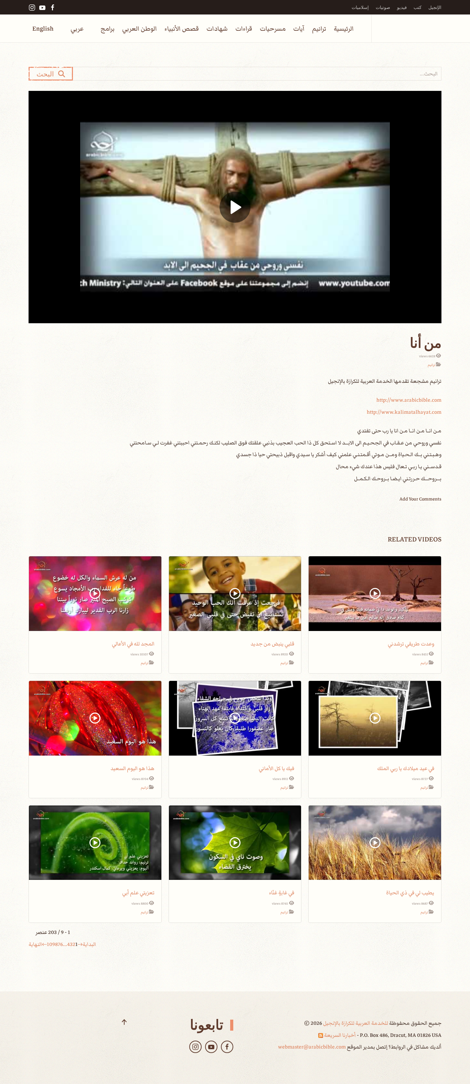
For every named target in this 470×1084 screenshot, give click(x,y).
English (43, 29)
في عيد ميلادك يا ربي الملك (405, 768)
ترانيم (319, 29)
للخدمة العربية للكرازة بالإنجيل (355, 1023)
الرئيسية (344, 29)
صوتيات (383, 7)
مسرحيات (273, 29)
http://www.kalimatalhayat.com (404, 412)
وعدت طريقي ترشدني (411, 644)
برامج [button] (107, 29)
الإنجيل (434, 7)
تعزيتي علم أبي (138, 892)
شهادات (217, 29)
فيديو (402, 7)
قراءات (243, 29)
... (65, 944)
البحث (47, 73)
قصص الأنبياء (181, 29)
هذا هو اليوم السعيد (132, 768)
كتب (417, 7)
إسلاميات (360, 7)
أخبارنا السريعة (339, 1035)
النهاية (35, 944)
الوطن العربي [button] (139, 29)
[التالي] (44, 944)
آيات (299, 29)
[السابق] (80, 944)
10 (49, 944)
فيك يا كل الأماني (276, 768)
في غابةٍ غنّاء (281, 892)
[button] (124, 1022)
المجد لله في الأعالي (133, 644)
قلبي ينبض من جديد (272, 644)
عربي (77, 29)
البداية (89, 944)
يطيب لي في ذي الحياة (410, 892)
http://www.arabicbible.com (408, 400)
